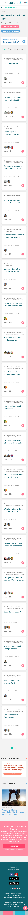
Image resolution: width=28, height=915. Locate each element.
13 (6, 254)
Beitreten (14, 846)
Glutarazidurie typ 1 (11, 42)
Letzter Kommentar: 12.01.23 (11, 519)
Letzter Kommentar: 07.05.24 (11, 450)
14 (6, 700)
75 (6, 528)
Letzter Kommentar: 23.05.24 (11, 416)
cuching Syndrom (11, 63)
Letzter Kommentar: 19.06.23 (11, 485)
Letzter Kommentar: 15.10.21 (11, 656)
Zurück (3, 11)
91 (6, 597)
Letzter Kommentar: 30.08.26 (11, 73)
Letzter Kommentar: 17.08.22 (11, 553)
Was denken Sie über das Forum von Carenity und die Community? (13, 767)
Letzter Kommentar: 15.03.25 (11, 313)
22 (6, 288)
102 (7, 562)
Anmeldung (20, 913)
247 (7, 460)
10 (12, 357)
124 (7, 151)
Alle (5, 49)
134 (7, 357)
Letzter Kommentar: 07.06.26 (11, 142)
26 (7, 82)
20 (12, 460)
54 (7, 734)
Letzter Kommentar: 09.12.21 (11, 622)
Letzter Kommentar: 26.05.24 (11, 382)
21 (6, 220)
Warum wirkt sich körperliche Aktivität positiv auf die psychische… (13, 812)
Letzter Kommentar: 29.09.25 (11, 210)
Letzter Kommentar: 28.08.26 (11, 108)
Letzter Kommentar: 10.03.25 (11, 348)
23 (12, 117)
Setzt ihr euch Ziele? (12, 612)
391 (7, 117)
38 (7, 494)
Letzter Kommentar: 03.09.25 (11, 245)
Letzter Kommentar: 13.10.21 (11, 691)
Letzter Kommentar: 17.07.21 (11, 725)
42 (7, 631)
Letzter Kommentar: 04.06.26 (11, 176)
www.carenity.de (16, 893)
